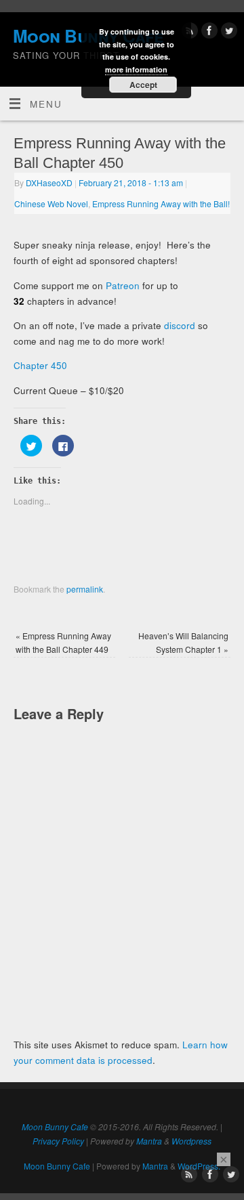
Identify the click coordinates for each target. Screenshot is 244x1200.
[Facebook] (208, 32)
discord (179, 325)
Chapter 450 (40, 365)
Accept (143, 85)
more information (136, 69)
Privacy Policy (58, 1141)
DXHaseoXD (49, 182)
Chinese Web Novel (51, 203)
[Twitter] (227, 32)
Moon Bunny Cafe (55, 1126)
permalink (84, 589)
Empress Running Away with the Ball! (161, 203)
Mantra (149, 1141)
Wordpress (191, 1141)
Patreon (123, 285)
